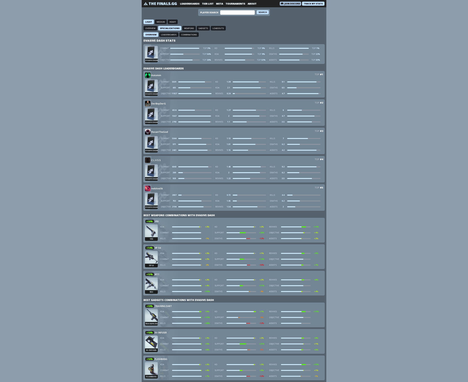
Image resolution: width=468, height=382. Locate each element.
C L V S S (156, 160)
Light (148, 21)
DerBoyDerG (158, 103)
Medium (161, 21)
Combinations (189, 34)
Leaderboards (189, 3)
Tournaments (235, 3)
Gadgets (203, 28)
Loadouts (218, 28)
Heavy (172, 21)
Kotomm (156, 75)
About (252, 3)
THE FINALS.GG (163, 3)
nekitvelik (157, 188)
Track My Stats (313, 3)
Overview (150, 28)
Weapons (189, 28)
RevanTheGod (159, 131)
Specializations (170, 28)
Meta (219, 3)
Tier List (208, 3)
